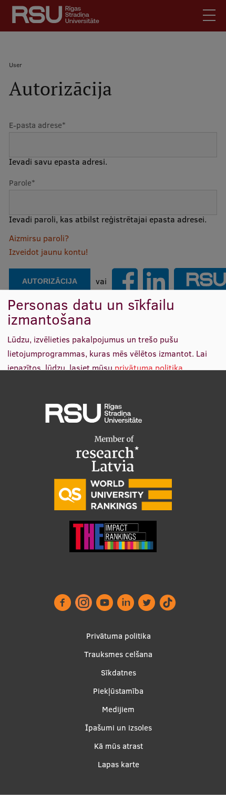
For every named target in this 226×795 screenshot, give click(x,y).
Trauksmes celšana (118, 654)
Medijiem (118, 709)
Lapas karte (118, 764)
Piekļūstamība (118, 690)
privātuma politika (149, 367)
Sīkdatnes (118, 672)
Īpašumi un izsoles (118, 727)
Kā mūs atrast (118, 745)
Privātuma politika (118, 635)
